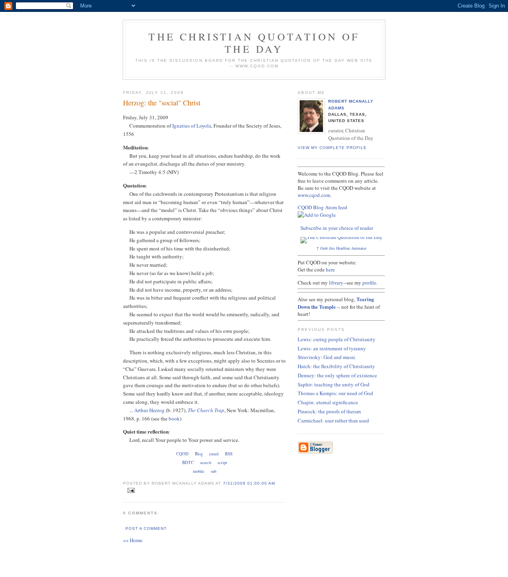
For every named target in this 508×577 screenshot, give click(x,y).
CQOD (182, 454)
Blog (199, 454)
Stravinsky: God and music (327, 357)
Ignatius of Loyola (191, 125)
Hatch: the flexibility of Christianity (336, 366)
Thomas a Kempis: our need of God (335, 393)
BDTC (188, 462)
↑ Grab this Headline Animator (341, 248)
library (336, 282)
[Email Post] (129, 490)
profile (369, 282)
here (330, 269)
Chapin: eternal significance (328, 402)
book (174, 418)
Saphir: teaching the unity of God (333, 384)
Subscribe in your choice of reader (336, 227)
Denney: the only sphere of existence (337, 375)
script (222, 462)
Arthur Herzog (149, 410)
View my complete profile (332, 147)
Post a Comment (146, 528)
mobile (198, 471)
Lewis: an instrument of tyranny (332, 348)
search (205, 462)
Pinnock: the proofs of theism (329, 411)
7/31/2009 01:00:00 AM (249, 483)
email (214, 454)
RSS (229, 454)
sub (213, 471)
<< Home (132, 540)
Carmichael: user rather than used (333, 420)
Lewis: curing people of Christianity (336, 339)
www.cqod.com (314, 195)
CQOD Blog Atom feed (322, 207)
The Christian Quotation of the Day (253, 42)
